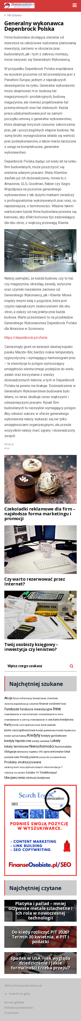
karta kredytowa (63, 719)
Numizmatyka (63, 746)
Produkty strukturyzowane (22, 762)
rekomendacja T (53, 767)
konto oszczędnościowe (19, 730)
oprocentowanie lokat (56, 751)
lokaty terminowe (16, 746)
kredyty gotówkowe (53, 735)
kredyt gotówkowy (46, 730)
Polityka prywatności (18, 1007)
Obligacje (10, 751)
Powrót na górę (19, 994)
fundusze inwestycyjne (36, 709)
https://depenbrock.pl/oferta (25, 338)
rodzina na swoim (14, 772)
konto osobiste (48, 725)
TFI (37, 772)
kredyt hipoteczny (66, 730)
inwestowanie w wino (51, 714)
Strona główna (14, 1002)
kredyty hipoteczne (17, 741)
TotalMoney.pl (48, 772)
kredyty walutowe (41, 741)
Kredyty (33, 735)
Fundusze (11, 709)
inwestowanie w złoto (41, 719)
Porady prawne (29, 757)
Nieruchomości (41, 746)
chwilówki (52, 698)
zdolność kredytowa (37, 777)
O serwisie (11, 1013)
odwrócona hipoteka (27, 751)
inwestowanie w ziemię (17, 719)
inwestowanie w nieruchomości (21, 714)
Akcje (8, 698)
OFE (40, 751)
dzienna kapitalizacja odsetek (21, 703)
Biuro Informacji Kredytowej (29, 698)
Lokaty (55, 741)
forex (63, 703)
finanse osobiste (49, 703)
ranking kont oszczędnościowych (23, 767)
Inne (7, 448)
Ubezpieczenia (14, 778)
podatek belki (11, 757)
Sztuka (30, 772)
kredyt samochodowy (15, 735)
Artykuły (9, 444)
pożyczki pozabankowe (52, 757)
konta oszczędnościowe (26, 725)
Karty (8, 725)
